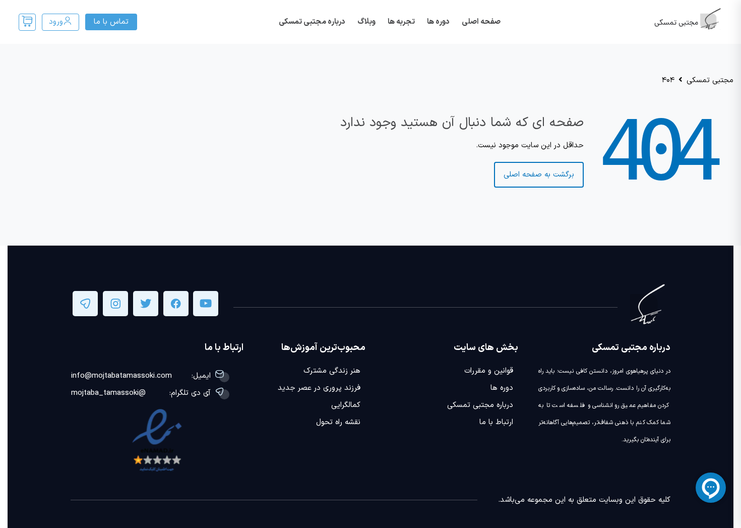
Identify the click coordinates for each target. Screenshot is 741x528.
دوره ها (438, 22)
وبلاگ (366, 22)
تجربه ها (401, 22)
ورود (56, 22)
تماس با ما (111, 22)
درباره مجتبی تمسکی (312, 22)
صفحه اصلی (481, 22)
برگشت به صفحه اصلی (539, 175)
